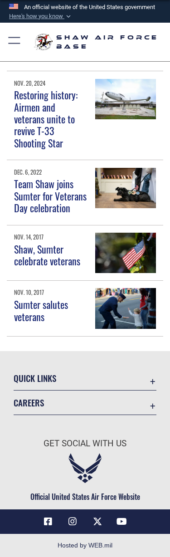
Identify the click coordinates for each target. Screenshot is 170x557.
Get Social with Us (85, 443)
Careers (29, 402)
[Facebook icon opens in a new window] (48, 521)
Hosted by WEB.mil (85, 545)
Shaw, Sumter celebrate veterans (47, 255)
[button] (41, 16)
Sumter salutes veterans (41, 310)
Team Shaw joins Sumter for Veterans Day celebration (50, 195)
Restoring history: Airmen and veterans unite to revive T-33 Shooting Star (46, 119)
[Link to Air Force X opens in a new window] (97, 521)
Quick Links (35, 378)
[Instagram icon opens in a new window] (72, 521)
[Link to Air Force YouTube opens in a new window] (122, 521)
